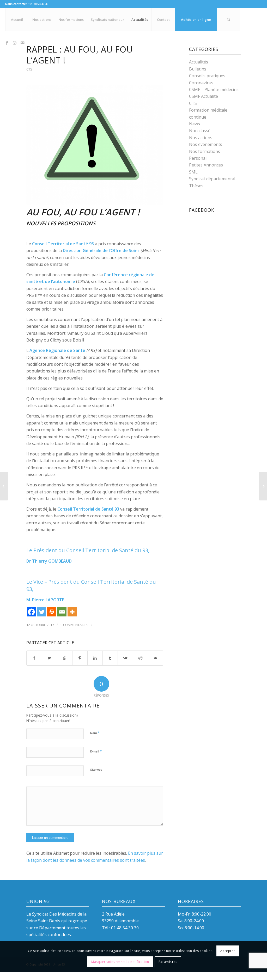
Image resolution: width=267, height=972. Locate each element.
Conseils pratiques (207, 76)
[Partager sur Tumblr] (110, 658)
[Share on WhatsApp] (64, 658)
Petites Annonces (206, 165)
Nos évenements (205, 144)
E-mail (96, 751)
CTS (29, 69)
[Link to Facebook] (7, 43)
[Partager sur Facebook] (34, 658)
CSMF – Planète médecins (214, 89)
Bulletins (197, 69)
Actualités (198, 62)
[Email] (61, 611)
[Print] (51, 611)
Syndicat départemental (212, 179)
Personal (198, 158)
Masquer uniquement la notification (120, 962)
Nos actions (200, 137)
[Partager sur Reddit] (140, 658)
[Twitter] (41, 611)
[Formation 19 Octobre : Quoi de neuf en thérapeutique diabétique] (4, 486)
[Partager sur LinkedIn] (95, 658)
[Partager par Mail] (155, 658)
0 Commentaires (74, 624)
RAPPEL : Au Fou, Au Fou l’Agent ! (79, 55)
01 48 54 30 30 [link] (125, 928)
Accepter (227, 951)
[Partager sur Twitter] (49, 658)
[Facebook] (31, 611)
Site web (96, 769)
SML (193, 172)
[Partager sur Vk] (125, 658)
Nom (95, 732)
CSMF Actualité (203, 96)
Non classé (199, 130)
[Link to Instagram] (15, 43)
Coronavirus (201, 83)
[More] (72, 611)
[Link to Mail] (22, 43)
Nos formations (204, 151)
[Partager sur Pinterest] (79, 658)
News (194, 124)
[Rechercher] (228, 19)
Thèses (196, 186)
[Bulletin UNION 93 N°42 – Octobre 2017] (263, 486)
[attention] (94, 145)
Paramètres (168, 962)
